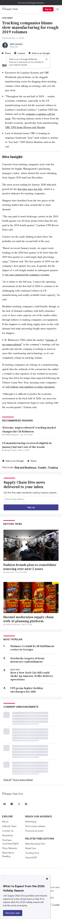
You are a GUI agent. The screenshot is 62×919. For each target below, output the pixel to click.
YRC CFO (11, 127)
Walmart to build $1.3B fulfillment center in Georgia (32, 647)
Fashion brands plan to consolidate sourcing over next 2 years (29, 567)
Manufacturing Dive (35, 843)
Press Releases (9, 848)
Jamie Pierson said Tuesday (31, 127)
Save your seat (12, 913)
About (5, 821)
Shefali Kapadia (11, 435)
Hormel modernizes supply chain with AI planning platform (28, 619)
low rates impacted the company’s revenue (27, 274)
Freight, (42, 467)
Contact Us (8, 830)
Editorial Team (9, 826)
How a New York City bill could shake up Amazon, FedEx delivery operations (31, 676)
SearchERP (31, 857)
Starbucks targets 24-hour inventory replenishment (27, 660)
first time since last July (30, 189)
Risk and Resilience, (26, 467)
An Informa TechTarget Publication (31, 3)
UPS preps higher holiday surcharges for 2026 (26, 689)
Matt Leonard (16, 44)
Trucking (53, 467)
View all (7, 779)
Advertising (30, 821)
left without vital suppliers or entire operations (30, 386)
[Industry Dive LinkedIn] (4, 804)
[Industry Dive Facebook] (12, 804)
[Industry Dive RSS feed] (26, 804)
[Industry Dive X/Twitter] (19, 804)
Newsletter (7, 835)
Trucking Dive (32, 852)
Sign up (48, 9)
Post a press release (23, 779)
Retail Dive (30, 848)
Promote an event (34, 830)
